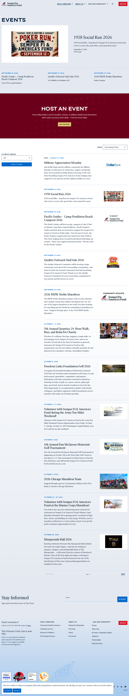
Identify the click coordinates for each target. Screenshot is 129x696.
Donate (123, 4)
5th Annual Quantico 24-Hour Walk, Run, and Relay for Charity (66, 330)
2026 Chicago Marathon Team (62, 479)
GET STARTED (64, 124)
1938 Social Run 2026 (57, 194)
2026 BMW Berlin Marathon (62, 294)
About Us (79, 4)
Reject (17, 690)
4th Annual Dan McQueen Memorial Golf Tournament (66, 446)
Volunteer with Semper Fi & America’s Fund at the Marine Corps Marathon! (67, 503)
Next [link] (123, 574)
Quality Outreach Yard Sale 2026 (64, 260)
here (29, 626)
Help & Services (64, 4)
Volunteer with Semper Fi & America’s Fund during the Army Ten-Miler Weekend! (67, 412)
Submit (122, 599)
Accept (8, 690)
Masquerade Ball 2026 (58, 539)
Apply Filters (16, 164)
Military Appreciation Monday (62, 162)
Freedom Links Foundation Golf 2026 (67, 366)
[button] (112, 4)
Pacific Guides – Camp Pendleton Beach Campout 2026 (68, 218)
